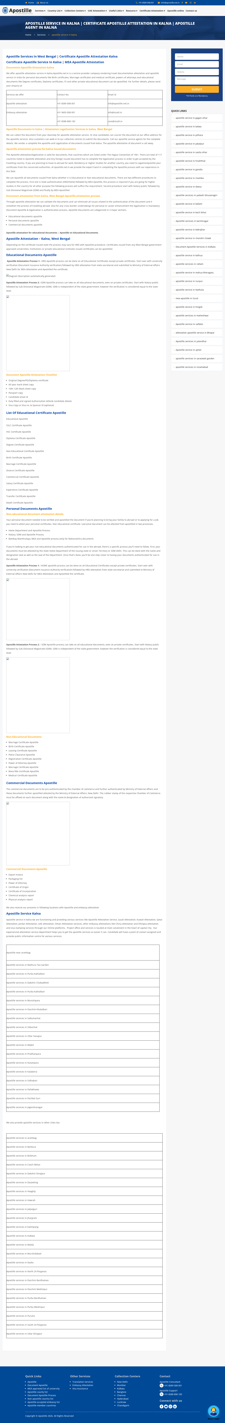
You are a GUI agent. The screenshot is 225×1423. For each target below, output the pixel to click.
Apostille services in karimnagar (191, 221)
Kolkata (121, 1388)
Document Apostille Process (42, 1395)
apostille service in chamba (189, 178)
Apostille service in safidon (189, 324)
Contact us (191, 10)
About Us (43, 2)
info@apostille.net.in (170, 2)
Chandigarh (123, 1405)
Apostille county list (38, 1391)
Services (39, 10)
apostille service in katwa (188, 126)
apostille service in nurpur (189, 281)
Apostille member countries (42, 1405)
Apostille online (175, 10)
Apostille (32, 1381)
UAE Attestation (96, 10)
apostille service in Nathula (189, 289)
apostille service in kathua (188, 255)
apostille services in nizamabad (191, 367)
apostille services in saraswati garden (194, 358)
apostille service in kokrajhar (190, 229)
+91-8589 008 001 (146, 2)
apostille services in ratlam (189, 263)
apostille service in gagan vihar (191, 117)
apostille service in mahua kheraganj (194, 272)
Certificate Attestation (151, 10)
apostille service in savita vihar (191, 152)
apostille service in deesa (188, 186)
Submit (197, 89)
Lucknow (121, 1402)
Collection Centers (74, 10)
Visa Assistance (80, 1388)
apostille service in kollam (188, 203)
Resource (131, 10)
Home (31, 2)
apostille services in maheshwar (192, 315)
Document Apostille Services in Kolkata (195, 246)
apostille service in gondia (188, 169)
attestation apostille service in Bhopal (194, 332)
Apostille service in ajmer (188, 349)
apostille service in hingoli (188, 306)
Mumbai (121, 1385)
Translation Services (82, 1381)
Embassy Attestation (82, 1385)
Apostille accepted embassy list (44, 1402)
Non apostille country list (40, 1398)
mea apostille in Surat (186, 298)
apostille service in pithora (189, 135)
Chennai (121, 1395)
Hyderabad (122, 1398)
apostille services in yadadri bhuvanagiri (196, 195)
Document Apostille (38, 1385)
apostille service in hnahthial (190, 160)
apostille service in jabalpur (189, 143)
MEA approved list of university (44, 1388)
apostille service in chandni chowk (193, 238)
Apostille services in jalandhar (191, 341)
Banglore (121, 1391)
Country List (54, 10)
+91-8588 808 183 (172, 1394)
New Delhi (122, 1381)
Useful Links (115, 10)
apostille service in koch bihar (190, 212)
